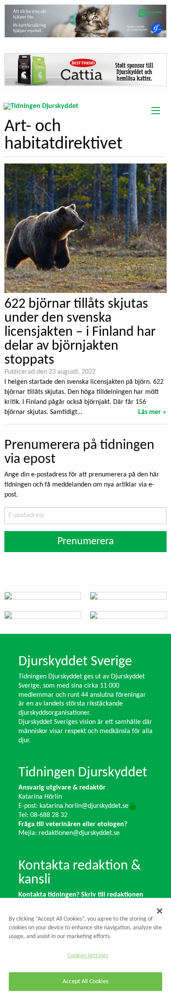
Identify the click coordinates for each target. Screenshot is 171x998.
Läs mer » (152, 412)
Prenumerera (85, 541)
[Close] (159, 911)
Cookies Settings (88, 956)
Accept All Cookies (85, 981)
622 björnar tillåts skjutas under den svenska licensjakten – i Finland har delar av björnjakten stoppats (80, 332)
